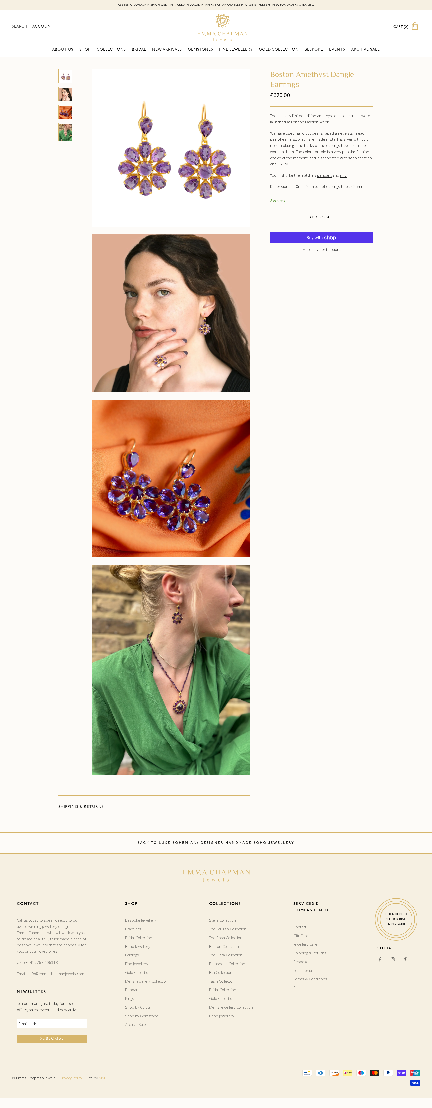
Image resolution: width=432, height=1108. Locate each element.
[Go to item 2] (65, 94)
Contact (300, 926)
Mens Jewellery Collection (146, 981)
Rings (129, 998)
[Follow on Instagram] (393, 959)
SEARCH (20, 27)
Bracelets (133, 928)
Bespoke (314, 50)
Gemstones (200, 50)
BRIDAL (139, 50)
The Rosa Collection (225, 937)
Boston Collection (224, 946)
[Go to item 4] (65, 132)
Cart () (401, 27)
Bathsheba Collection (227, 963)
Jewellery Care (306, 944)
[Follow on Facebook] (380, 959)
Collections (111, 50)
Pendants (133, 989)
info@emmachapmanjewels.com (56, 973)
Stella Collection (222, 920)
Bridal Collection (138, 937)
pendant (324, 175)
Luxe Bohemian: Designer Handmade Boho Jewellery (226, 843)
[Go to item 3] (65, 112)
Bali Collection (220, 972)
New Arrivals (167, 50)
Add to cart (322, 217)
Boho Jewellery (137, 946)
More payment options (322, 249)
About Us (63, 50)
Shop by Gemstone (141, 1015)
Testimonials (304, 970)
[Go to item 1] (65, 76)
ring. (344, 175)
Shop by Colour (138, 1007)
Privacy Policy (71, 1077)
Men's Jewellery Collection (231, 1007)
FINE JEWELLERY (236, 50)
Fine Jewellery (136, 963)
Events (337, 50)
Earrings (132, 954)
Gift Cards (302, 935)
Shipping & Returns (310, 952)
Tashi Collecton (222, 981)
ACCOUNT (43, 27)
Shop (85, 50)
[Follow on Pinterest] (406, 959)
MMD (103, 1077)
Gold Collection (279, 50)
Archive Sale (365, 50)
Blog (297, 987)
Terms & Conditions (310, 978)
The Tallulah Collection (227, 928)
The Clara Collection (225, 954)
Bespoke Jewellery (140, 920)
